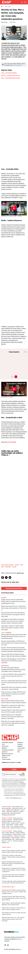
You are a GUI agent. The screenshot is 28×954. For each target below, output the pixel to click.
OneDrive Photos (17, 834)
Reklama (4, 748)
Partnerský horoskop (17, 808)
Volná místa (5, 746)
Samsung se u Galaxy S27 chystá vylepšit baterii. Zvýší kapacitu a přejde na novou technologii (12, 627)
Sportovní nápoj (6, 823)
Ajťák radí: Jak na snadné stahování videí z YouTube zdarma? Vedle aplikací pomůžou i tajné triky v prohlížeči (13, 723)
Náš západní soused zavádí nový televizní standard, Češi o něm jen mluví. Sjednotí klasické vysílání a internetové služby (12, 621)
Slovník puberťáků (6, 808)
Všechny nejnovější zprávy (14, 588)
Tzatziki (16, 824)
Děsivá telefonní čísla (17, 806)
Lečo (12, 826)
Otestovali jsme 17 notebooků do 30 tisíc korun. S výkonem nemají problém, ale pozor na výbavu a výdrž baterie (14, 870)
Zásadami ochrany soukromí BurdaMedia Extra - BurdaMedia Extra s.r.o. (14, 784)
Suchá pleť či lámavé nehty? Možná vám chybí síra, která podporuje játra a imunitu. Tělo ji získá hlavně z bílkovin (14, 898)
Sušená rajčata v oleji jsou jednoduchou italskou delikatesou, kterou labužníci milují (13, 903)
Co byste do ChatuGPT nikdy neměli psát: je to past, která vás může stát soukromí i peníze (13, 676)
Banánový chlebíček (7, 821)
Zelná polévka (9, 824)
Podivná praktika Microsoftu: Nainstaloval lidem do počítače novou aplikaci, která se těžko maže (13, 614)
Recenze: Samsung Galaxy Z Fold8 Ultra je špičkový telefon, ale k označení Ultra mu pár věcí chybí (14, 643)
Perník (7, 826)
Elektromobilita (19, 839)
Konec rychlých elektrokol (8, 832)
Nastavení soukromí (7, 753)
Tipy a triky (7, 6)
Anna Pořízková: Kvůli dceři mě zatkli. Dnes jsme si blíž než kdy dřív (14, 913)
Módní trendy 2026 (15, 813)
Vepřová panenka (17, 818)
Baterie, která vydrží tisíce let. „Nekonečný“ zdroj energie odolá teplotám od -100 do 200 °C (13, 608)
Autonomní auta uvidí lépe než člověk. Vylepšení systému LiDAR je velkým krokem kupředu (14, 851)
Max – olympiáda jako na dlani (10, 78)
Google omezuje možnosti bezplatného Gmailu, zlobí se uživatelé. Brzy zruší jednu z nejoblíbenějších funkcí (13, 601)
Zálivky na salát (15, 823)
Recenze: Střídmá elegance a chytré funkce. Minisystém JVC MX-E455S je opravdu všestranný (13, 660)
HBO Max (8, 566)
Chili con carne (16, 821)
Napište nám (20, 573)
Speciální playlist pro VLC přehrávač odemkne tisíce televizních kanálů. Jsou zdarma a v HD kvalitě (12, 716)
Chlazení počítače (17, 831)
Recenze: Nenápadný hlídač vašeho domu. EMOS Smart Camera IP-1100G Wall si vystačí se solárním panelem (13, 863)
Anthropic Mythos (6, 837)
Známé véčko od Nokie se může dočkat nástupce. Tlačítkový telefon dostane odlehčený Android (13, 857)
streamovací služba (7, 565)
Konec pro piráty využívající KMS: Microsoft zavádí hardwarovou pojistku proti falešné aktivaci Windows (13, 693)
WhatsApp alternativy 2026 (8, 814)
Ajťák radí (15, 811)
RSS (19, 751)
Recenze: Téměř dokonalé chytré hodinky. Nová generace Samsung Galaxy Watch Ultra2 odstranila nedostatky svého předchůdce (13, 649)
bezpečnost (5, 665)
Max (2, 566)
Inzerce (20, 750)
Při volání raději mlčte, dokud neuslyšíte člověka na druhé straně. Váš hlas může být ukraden (13, 882)
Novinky (3, 597)
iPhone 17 (4, 841)
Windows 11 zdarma (19, 836)
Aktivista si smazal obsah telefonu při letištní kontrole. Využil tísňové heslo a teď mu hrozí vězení (14, 682)
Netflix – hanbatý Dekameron (10, 75)
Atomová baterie (16, 837)
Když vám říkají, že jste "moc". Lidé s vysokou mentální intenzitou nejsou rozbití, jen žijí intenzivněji (13, 919)
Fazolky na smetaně (7, 819)
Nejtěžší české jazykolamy (12, 810)
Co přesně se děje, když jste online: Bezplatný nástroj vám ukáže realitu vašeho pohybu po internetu (13, 876)
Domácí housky (5, 827)
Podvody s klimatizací (18, 841)
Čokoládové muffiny (18, 819)
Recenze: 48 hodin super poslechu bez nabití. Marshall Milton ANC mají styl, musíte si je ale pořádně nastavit (13, 636)
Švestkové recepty (18, 826)
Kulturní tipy (9, 811)
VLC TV (10, 841)
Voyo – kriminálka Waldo (9, 73)
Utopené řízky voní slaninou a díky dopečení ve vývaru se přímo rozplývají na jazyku (13, 908)
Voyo (21, 565)
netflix (17, 565)
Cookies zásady (6, 759)
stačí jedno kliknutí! (17, 65)
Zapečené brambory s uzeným (18, 827)
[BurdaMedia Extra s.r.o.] (10, 737)
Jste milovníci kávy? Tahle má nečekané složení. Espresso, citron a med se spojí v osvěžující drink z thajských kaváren (14, 891)
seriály (14, 566)
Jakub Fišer (4, 22)
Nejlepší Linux (5, 842)
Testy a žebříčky (6, 632)
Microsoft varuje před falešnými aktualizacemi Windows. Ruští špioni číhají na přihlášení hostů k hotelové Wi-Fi (13, 669)
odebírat (14, 769)
